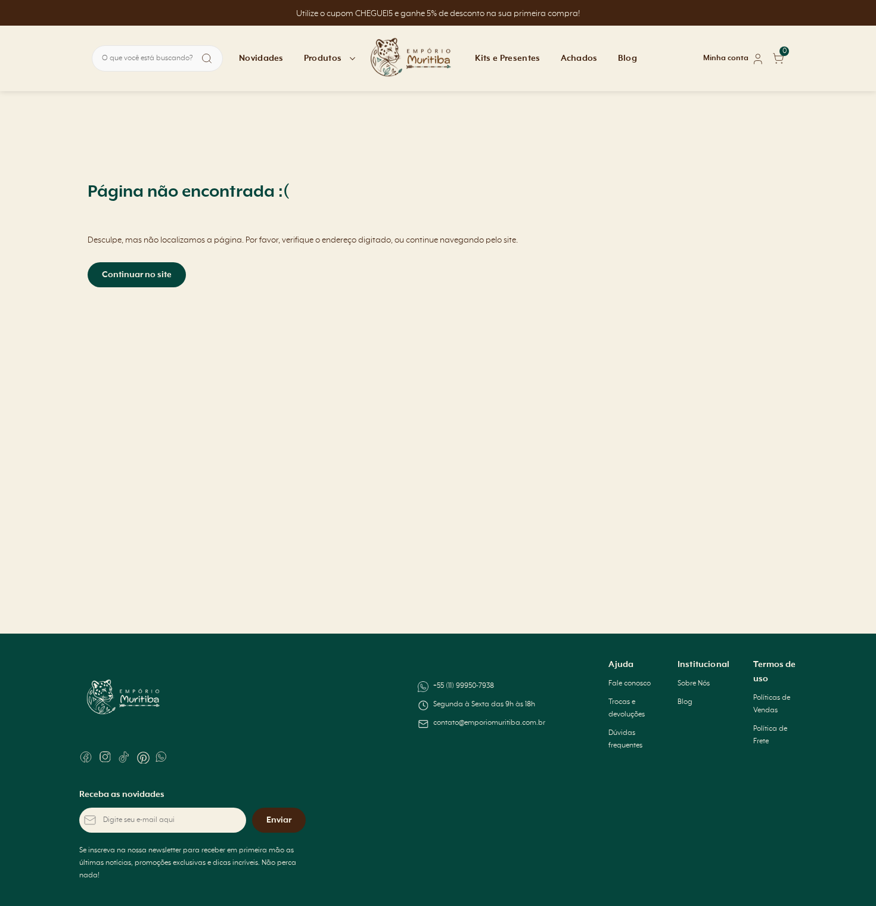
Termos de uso (774, 672)
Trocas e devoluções (626, 708)
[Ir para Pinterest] (143, 757)
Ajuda (620, 664)
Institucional (703, 664)
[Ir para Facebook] (85, 757)
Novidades (261, 58)
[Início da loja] (411, 58)
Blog (627, 58)
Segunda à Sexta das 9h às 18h (484, 704)
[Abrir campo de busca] (207, 58)
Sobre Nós (694, 684)
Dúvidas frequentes (625, 739)
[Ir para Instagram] (104, 757)
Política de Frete (770, 735)
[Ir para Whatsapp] (162, 757)
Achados (579, 58)
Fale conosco (629, 684)
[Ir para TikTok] (124, 757)
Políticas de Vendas (771, 704)
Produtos (323, 58)
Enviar (278, 820)
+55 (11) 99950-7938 (463, 686)
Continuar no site (137, 275)
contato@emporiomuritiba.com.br (489, 723)
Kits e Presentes (507, 58)
